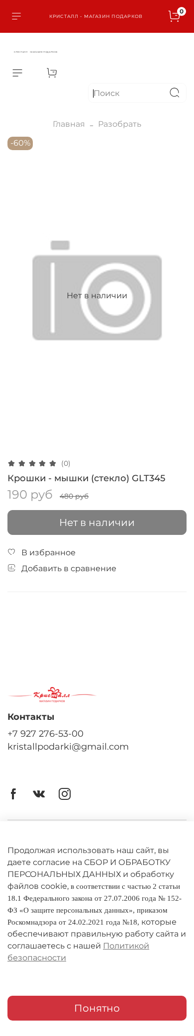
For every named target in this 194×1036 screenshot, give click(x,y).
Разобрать (119, 124)
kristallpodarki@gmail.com (68, 746)
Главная (69, 124)
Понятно (97, 1008)
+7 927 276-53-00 (45, 733)
